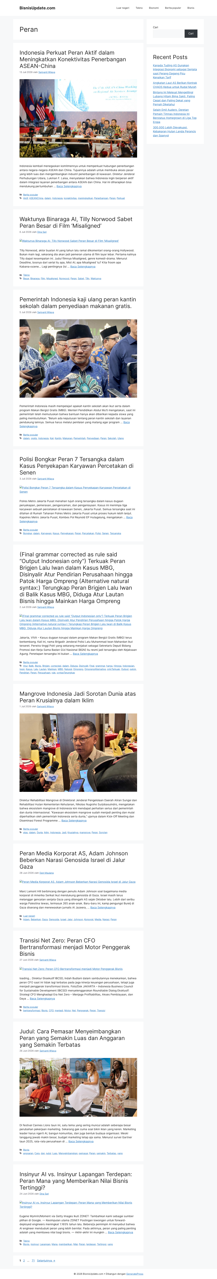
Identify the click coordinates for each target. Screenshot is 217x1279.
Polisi (98, 533)
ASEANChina (36, 198)
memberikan (65, 1244)
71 (33, 1260)
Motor (67, 1010)
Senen (105, 533)
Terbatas (111, 1153)
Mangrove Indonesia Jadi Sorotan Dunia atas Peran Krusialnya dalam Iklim (78, 697)
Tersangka (115, 533)
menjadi (59, 1010)
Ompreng (78, 669)
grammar (100, 665)
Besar (26, 278)
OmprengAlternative (95, 669)
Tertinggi (101, 1244)
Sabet (81, 278)
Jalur (69, 919)
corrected (56, 665)
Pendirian (24, 672)
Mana (55, 1244)
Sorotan (103, 832)
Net (74, 1010)
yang (120, 1153)
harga (109, 665)
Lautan (42, 669)
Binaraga (35, 278)
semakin (101, 1153)
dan (43, 1153)
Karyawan (46, 533)
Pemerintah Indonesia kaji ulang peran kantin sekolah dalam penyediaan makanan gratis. (78, 302)
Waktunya (96, 278)
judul (48, 1153)
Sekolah (112, 438)
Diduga (74, 665)
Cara (37, 1153)
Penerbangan (101, 198)
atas (25, 832)
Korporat (88, 919)
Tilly (87, 278)
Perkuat (121, 198)
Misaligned (52, 278)
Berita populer (173, 7)
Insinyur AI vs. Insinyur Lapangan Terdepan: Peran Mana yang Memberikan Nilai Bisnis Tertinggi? (76, 1181)
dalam (47, 198)
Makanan (67, 438)
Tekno (139, 7)
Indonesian (128, 665)
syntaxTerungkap (66, 672)
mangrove (85, 832)
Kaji (52, 438)
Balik (31, 665)
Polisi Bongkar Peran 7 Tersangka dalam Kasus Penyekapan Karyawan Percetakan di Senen (76, 466)
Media (98, 919)
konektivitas (70, 198)
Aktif (25, 198)
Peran (112, 198)
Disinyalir (83, 665)
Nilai (75, 1244)
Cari (155, 27)
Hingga (117, 665)
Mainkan (52, 669)
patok (133, 669)
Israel (63, 919)
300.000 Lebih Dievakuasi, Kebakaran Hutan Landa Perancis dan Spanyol (174, 131)
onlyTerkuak (113, 669)
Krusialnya (73, 832)
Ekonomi (154, 7)
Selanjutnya (46, 1260)
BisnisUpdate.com (37, 8)
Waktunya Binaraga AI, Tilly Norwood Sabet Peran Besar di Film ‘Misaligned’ (76, 222)
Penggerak (82, 1010)
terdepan (91, 1244)
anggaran (28, 1153)
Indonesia (57, 198)
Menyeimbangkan (68, 1153)
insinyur (35, 1244)
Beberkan (36, 919)
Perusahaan (44, 672)
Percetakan (88, 533)
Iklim (46, 832)
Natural (68, 669)
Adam (26, 919)
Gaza (45, 919)
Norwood (64, 278)
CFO (51, 1010)
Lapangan (45, 1244)
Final (91, 665)
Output (125, 669)
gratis (34, 438)
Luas (54, 1153)
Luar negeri (122, 7)
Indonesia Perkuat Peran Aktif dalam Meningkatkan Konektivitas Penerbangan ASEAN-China (73, 59)
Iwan (22, 669)
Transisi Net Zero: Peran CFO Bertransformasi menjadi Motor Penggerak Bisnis (75, 947)
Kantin (58, 438)
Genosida (54, 919)
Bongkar (27, 533)
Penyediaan (93, 438)
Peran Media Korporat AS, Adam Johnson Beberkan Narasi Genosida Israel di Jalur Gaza (74, 860)
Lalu (36, 669)
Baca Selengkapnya (69, 186)
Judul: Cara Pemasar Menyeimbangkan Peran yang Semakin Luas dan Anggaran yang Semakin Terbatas (72, 1038)
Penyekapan (67, 533)
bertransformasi (31, 1010)
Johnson (78, 919)
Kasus (56, 533)
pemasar (83, 1153)
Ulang (121, 438)
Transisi (101, 1010)
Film (43, 278)
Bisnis (190, 7)
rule (53, 672)
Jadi (64, 832)
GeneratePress (134, 1273)
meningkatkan (85, 198)
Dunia (40, 832)
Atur (25, 665)
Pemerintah (80, 438)
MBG (60, 669)
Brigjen (46, 665)
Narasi (105, 919)
